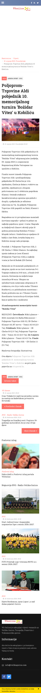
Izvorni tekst (10, 381)
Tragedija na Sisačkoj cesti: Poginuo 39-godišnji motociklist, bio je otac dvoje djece (19, 422)
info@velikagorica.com (16, 665)
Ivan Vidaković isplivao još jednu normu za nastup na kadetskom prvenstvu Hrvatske (20, 398)
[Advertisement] (20, 34)
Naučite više (20, 691)
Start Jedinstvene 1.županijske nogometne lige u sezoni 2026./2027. (18, 523)
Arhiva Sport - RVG (15, 78)
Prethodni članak (13, 406)
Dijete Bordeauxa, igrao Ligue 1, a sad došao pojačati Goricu (18, 602)
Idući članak (30, 431)
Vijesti (16, 58)
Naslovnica (6, 58)
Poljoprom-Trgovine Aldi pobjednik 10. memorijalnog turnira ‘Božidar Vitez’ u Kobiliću (18, 359)
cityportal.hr (18, 366)
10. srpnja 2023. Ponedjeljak (15, 61)
